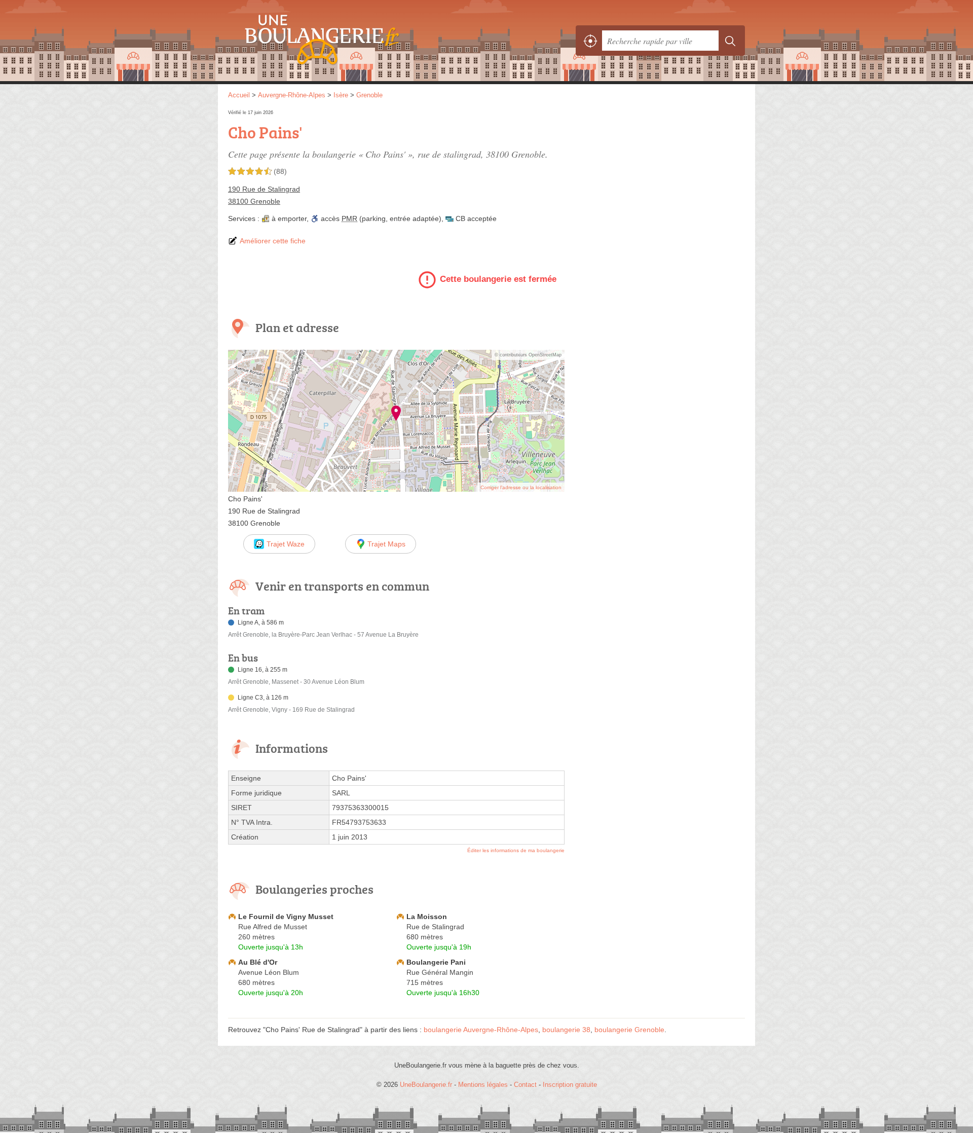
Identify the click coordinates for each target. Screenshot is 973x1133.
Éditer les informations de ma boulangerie (516, 850)
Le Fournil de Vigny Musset (285, 916)
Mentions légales (483, 1084)
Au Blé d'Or (257, 962)
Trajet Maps (386, 544)
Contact (525, 1084)
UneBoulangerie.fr (339, 41)
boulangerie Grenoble (629, 1030)
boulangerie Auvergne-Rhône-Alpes (481, 1030)
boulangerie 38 (566, 1030)
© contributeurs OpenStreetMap (528, 354)
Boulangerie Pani (436, 962)
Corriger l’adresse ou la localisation (521, 487)
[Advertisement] (660, 178)
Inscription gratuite (570, 1084)
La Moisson (426, 916)
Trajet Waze (286, 544)
